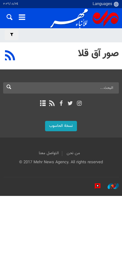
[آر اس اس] (52, 104)
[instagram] (79, 104)
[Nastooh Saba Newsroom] (110, 186)
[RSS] (10, 56)
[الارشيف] (43, 104)
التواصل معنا (49, 153)
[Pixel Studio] (94, 186)
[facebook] (61, 104)
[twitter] (70, 104)
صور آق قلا (98, 54)
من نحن (73, 153)
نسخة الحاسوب (61, 126)
